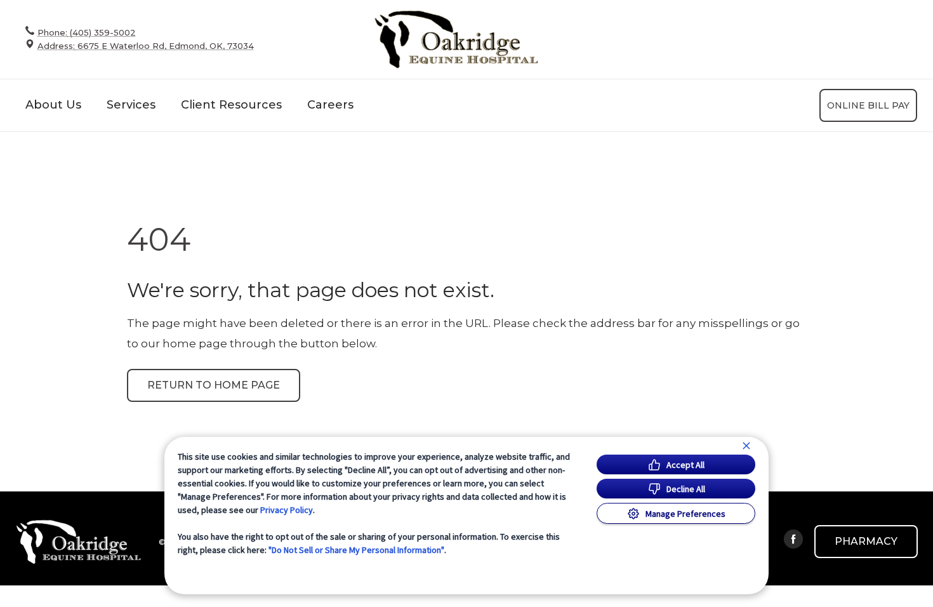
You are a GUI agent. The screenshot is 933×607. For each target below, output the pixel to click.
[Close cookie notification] (746, 446)
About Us (53, 105)
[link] (455, 39)
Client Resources (231, 105)
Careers (330, 105)
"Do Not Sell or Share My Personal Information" (356, 550)
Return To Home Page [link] (213, 385)
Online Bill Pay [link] (868, 105)
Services (131, 105)
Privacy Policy (286, 510)
